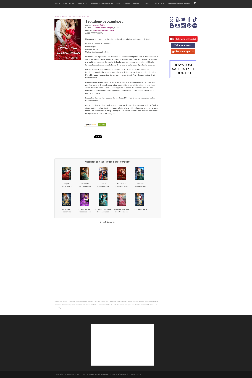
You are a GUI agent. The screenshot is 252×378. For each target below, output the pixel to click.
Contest (136, 3)
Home (57, 3)
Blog (118, 3)
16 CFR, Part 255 (110, 304)
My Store (158, 3)
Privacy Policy (134, 374)
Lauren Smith (99, 25)
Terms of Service (118, 374)
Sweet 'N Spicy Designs (99, 374)
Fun (146, 3)
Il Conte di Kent (140, 209)
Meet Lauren (68, 3)
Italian (111, 30)
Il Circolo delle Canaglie (102, 28)
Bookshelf (81, 3)
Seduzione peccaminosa (79, 16)
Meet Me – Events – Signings (179, 3)
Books (64, 16)
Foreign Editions (100, 30)
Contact (127, 3)
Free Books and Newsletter (102, 3)
